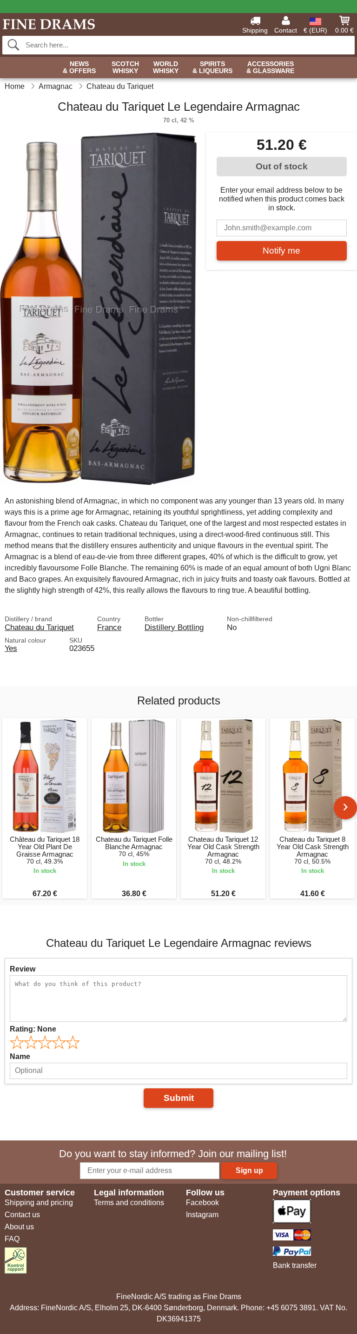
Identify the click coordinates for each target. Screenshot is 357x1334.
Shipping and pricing (39, 1203)
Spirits (212, 67)
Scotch (125, 67)
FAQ (12, 1239)
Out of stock (282, 166)
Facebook (202, 1203)
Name (20, 1056)
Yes (11, 648)
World (165, 67)
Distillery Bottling (174, 627)
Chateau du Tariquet (39, 627)
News (79, 67)
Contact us (22, 1215)
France (109, 627)
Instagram (202, 1215)
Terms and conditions (129, 1203)
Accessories (270, 67)
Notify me (281, 250)
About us (19, 1227)
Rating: (33, 1029)
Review (22, 969)
